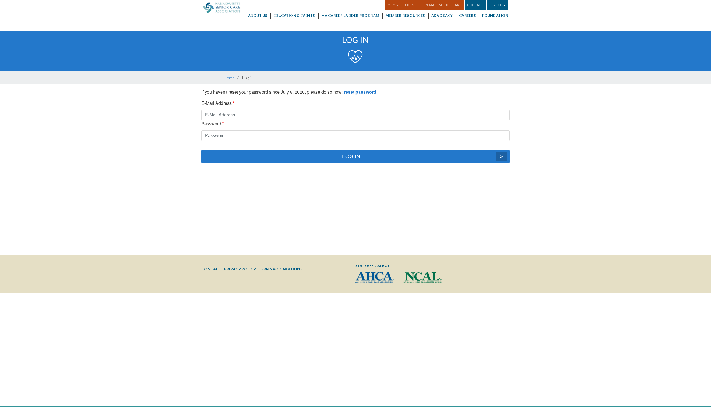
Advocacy (442, 15)
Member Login (400, 5)
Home (229, 77)
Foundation (495, 15)
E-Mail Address (216, 103)
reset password (360, 92)
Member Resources (405, 15)
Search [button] (496, 5)
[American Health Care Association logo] (375, 277)
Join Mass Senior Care (441, 5)
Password (211, 123)
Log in (351, 156)
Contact (475, 5)
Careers (467, 15)
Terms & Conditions (280, 269)
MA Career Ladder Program (350, 15)
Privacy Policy (240, 269)
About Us (257, 15)
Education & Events (294, 15)
